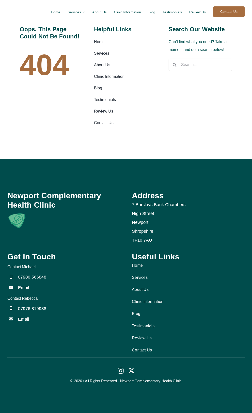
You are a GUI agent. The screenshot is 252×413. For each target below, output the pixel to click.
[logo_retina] (16, 214)
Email (23, 287)
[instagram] (121, 371)
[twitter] (131, 371)
